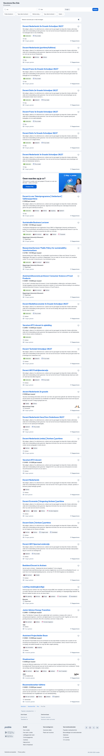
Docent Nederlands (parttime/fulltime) (39, 48)
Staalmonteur (28, 659)
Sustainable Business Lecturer (36, 222)
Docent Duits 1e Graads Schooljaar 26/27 (40, 133)
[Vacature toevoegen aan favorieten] (78, 26)
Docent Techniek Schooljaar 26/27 (37, 349)
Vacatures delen (47, 730)
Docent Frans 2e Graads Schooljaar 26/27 (40, 69)
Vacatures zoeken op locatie (48, 719)
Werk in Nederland (28, 744)
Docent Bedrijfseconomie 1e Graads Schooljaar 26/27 (45, 304)
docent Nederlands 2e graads (35, 392)
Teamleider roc (24, 719)
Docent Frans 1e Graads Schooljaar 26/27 (40, 112)
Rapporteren (75, 41)
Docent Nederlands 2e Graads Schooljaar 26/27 (43, 26)
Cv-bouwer (66, 737)
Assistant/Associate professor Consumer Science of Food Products (48, 277)
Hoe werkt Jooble (28, 732)
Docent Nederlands (31, 480)
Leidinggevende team (28, 735)
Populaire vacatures (45, 717)
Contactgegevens (28, 737)
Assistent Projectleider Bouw (35, 635)
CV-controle (66, 740)
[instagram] (90, 727)
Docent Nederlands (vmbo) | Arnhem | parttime (43, 438)
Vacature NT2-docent (32, 460)
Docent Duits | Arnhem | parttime (37, 523)
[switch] (79, 19)
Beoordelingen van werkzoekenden (72, 732)
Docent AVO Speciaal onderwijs (36, 544)
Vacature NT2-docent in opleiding (37, 325)
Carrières (25, 740)
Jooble (98, 752)
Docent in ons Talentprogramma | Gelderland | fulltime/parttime (42, 197)
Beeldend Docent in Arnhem (34, 565)
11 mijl (66, 9)
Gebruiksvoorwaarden (10, 752)
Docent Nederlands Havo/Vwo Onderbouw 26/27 (43, 417)
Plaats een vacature (48, 732)
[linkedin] (97, 727)
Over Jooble (26, 730)
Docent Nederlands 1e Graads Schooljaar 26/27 (43, 154)
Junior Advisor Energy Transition (36, 610)
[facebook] (86, 727)
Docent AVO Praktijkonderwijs (35, 370)
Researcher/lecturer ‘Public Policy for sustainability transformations (44, 249)
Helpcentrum (26, 742)
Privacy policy (21, 752)
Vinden (95, 9)
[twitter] (93, 727)
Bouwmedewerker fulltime (34, 685)
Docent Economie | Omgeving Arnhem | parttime (43, 501)
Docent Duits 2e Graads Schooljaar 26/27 (40, 90)
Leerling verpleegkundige (33, 587)
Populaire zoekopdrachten (27, 711)
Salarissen (65, 735)
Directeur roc (24, 717)
